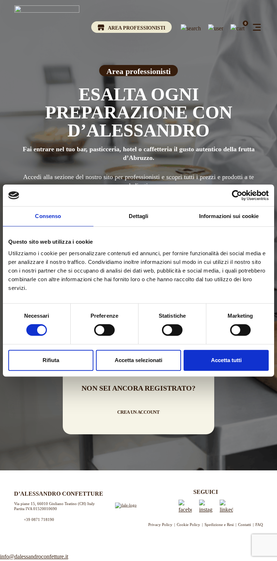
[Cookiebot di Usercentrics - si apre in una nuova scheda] (237, 195)
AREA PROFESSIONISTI (136, 28)
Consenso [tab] (48, 216)
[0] (237, 27)
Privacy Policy (160, 524)
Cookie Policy (188, 524)
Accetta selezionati (138, 360)
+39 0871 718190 (39, 519)
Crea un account (138, 412)
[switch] (104, 330)
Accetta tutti (226, 360)
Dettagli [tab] (139, 216)
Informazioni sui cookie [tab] (229, 216)
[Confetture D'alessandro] (46, 29)
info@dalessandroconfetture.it (34, 556)
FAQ (259, 524)
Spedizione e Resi (219, 524)
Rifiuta (51, 360)
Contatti (244, 524)
